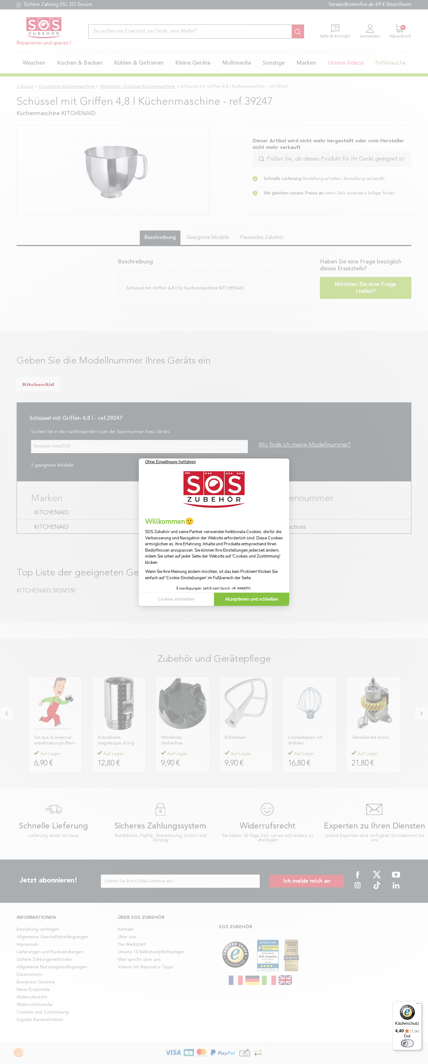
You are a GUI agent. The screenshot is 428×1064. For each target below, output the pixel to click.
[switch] (407, 1043)
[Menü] (418, 1005)
